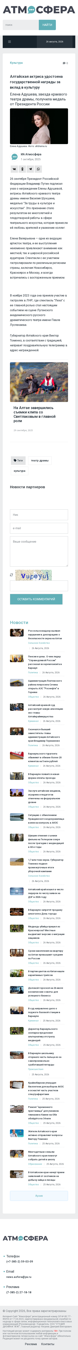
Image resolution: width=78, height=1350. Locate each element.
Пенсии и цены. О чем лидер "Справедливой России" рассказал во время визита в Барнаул (45, 662)
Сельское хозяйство (39, 643)
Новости (19, 622)
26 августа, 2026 (40, 648)
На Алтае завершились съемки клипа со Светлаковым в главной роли (35, 414)
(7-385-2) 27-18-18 (18, 1292)
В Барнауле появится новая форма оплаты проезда (43, 776)
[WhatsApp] (38, 169)
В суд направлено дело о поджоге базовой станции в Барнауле (44, 1012)
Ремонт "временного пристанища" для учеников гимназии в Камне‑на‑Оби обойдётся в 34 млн (43, 1113)
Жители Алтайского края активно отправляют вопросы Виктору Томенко (45, 1135)
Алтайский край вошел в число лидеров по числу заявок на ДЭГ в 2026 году (45, 893)
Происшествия (35, 1069)
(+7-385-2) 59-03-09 (19, 1261)
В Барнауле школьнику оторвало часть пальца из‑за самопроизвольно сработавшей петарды (44, 1059)
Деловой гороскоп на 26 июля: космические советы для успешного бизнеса (45, 992)
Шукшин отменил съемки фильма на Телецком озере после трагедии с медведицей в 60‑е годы (46, 841)
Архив (39, 1195)
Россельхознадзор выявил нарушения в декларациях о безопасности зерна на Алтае (45, 634)
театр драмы (40, 460)
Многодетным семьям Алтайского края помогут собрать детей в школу (42, 1155)
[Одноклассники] (22, 169)
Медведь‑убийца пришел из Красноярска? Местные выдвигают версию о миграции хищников (46, 932)
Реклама (31, 1344)
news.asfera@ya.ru (18, 1277)
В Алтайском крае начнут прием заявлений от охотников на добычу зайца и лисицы (46, 1176)
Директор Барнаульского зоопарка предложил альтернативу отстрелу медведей (43, 1035)
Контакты (47, 1344)
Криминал (33, 721)
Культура (16, 63)
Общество (33, 697)
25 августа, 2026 (51, 1020)
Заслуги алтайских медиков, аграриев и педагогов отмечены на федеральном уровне (44, 796)
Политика (33, 672)
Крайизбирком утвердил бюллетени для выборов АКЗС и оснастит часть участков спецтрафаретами (46, 1088)
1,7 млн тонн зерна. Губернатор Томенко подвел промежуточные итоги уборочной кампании (45, 865)
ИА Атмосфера (39, 9)
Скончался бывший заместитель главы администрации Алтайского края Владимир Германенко (44, 735)
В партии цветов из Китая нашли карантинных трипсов (46, 973)
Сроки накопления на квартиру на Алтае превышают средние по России (45, 954)
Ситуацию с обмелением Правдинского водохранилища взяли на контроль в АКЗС (46, 819)
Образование (35, 1164)
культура (19, 470)
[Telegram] (30, 169)
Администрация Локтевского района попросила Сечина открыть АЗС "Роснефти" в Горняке (45, 686)
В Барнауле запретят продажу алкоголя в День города (45, 912)
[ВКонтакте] (14, 169)
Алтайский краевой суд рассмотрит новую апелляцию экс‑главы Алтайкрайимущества (45, 711)
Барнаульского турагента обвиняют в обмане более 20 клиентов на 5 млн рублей (44, 757)
